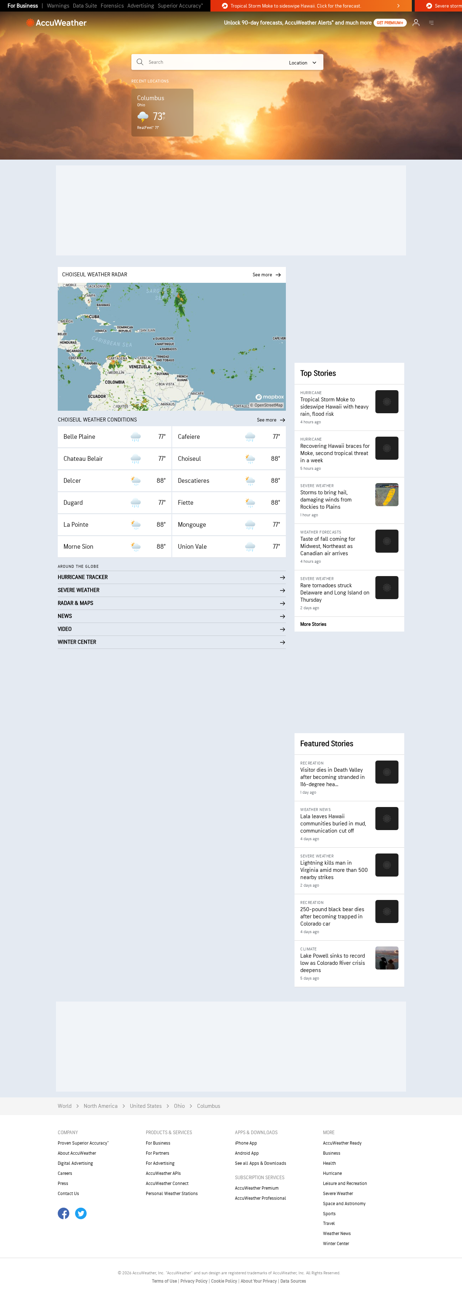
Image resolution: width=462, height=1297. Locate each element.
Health (329, 1163)
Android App (247, 1153)
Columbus (208, 1106)
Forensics (112, 6)
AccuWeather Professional (260, 1198)
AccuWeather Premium (257, 1188)
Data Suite (85, 6)
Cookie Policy (224, 1281)
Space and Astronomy (344, 1204)
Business (331, 1153)
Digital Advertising (75, 1163)
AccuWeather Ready (342, 1143)
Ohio (179, 1106)
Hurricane (332, 1173)
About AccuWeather (77, 1153)
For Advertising (160, 1163)
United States (146, 1106)
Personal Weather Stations (172, 1193)
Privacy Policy (194, 1281)
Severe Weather (338, 1193)
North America (101, 1106)
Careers (65, 1173)
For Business (23, 6)
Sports (329, 1214)
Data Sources (293, 1281)
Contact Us (68, 1193)
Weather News (337, 1233)
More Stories (313, 624)
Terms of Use (165, 1281)
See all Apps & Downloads (260, 1163)
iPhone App (246, 1143)
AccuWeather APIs (163, 1173)
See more (266, 420)
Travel (329, 1223)
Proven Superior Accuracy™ (83, 1143)
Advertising (140, 6)
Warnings (58, 6)
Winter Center (336, 1244)
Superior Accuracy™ (180, 6)
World (64, 1106)
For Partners (157, 1153)
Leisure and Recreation (345, 1183)
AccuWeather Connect (167, 1183)
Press (63, 1183)
